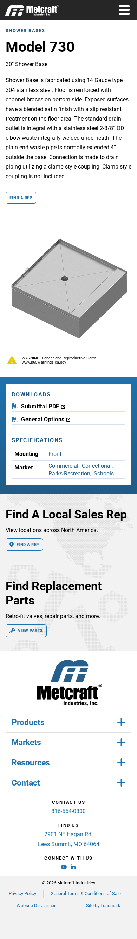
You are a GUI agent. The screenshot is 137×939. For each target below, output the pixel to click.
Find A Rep (28, 544)
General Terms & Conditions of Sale (86, 893)
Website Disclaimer (36, 905)
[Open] (124, 10)
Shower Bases (25, 30)
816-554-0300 (68, 811)
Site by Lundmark (103, 905)
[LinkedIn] (73, 868)
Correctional (97, 466)
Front (54, 454)
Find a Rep (20, 197)
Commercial (63, 466)
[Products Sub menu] (121, 722)
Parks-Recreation (69, 473)
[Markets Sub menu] (121, 743)
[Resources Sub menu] (121, 762)
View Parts (30, 630)
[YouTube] (64, 868)
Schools (104, 473)
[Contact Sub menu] (121, 783)
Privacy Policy (22, 893)
